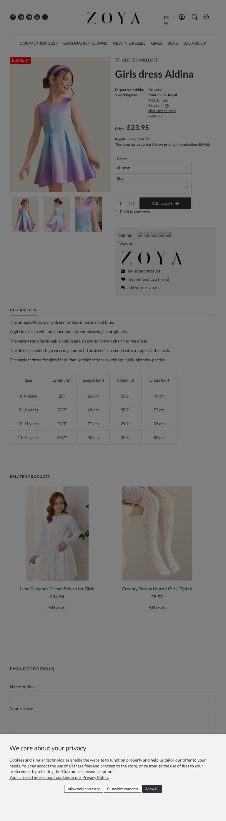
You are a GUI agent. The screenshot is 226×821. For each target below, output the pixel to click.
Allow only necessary (84, 789)
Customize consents (122, 789)
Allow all (151, 789)
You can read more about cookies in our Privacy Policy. (59, 777)
